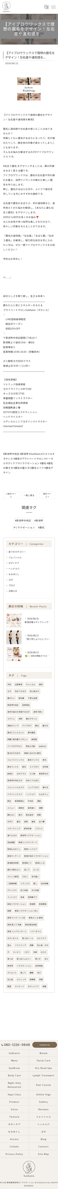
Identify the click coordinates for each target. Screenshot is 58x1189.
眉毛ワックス (33, 760)
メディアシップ (13, 828)
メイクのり (34, 766)
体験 (41, 979)
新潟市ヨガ (43, 773)
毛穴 (39, 972)
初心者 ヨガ (42, 945)
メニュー (11, 808)
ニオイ (27, 952)
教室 (9, 986)
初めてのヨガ (20, 691)
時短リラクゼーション (16, 904)
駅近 (9, 801)
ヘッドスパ (14, 568)
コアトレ (11, 718)
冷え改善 (35, 890)
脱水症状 (29, 815)
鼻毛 (44, 760)
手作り (10, 821)
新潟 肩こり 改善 (14, 924)
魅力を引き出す (13, 753)
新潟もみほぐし (13, 849)
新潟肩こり (27, 863)
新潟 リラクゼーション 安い (26, 911)
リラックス (25, 883)
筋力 (20, 815)
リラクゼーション (24, 965)
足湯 (22, 897)
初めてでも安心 (32, 780)
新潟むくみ (40, 863)
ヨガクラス (21, 773)
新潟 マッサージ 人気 (16, 917)
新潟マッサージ (13, 856)
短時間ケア (32, 897)
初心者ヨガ (34, 691)
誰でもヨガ (12, 835)
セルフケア (41, 938)
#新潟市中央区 (23, 520)
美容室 (34, 739)
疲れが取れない (13, 869)
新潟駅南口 (19, 801)
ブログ (12, 585)
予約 (9, 684)
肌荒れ (10, 773)
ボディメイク (33, 986)
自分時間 (44, 883)
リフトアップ (20, 945)
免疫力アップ (13, 725)
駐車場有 (26, 705)
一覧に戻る (29, 495)
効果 (35, 952)
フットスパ (12, 897)
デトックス (12, 890)
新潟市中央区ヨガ (14, 780)
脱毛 (24, 766)
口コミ (43, 952)
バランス (39, 828)
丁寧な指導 (32, 698)
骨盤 (44, 986)
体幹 (20, 718)
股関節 (32, 979)
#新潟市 (38, 520)
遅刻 (41, 684)
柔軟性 (21, 808)
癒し (35, 883)
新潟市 (10, 965)
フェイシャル (15, 557)
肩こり (23, 972)
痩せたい (11, 698)
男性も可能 (30, 746)
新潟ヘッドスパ (30, 849)
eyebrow (42, 746)
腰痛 (31, 972)
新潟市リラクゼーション (30, 835)
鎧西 (9, 911)
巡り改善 (24, 890)
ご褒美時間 (12, 883)
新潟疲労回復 (13, 863)
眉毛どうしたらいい (15, 732)
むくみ (36, 869)
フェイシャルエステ (15, 787)
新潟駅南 (42, 904)
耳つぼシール (27, 938)
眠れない (11, 815)
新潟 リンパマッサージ (16, 931)
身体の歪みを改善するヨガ (18, 712)
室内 (18, 821)
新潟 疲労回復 (31, 924)
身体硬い (31, 808)
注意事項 (18, 684)
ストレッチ (21, 979)
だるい (25, 876)
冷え (46, 959)
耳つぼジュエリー (24, 959)
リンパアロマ (33, 787)
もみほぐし (14, 574)
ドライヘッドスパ (14, 794)
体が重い (35, 876)
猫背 (33, 821)
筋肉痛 (21, 698)
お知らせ (13, 590)
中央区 (30, 801)
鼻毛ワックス (13, 766)
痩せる (45, 787)
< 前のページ (11, 495)
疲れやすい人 (31, 718)
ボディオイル (12, 938)
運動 (39, 801)
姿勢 (26, 821)
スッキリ (16, 952)
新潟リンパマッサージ (28, 842)
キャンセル (30, 684)
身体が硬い (38, 712)
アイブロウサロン (14, 746)
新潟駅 (32, 904)
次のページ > (47, 495)
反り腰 (42, 821)
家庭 (39, 815)
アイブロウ (26, 725)
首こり (27, 869)
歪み (9, 945)
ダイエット (12, 972)
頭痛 (31, 945)
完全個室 (11, 842)
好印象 (45, 766)
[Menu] (53, 7)
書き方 (45, 725)
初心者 (10, 979)
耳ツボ (38, 959)
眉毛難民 (31, 732)
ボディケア (14, 562)
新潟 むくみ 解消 (36, 917)
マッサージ (19, 986)
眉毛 (37, 725)
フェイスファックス (15, 760)
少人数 (32, 773)
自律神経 (39, 965)
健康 (41, 808)
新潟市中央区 (13, 705)
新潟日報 (27, 828)
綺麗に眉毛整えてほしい (17, 739)
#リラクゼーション (24, 527)
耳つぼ (10, 959)
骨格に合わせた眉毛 (32, 753)
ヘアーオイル (35, 931)
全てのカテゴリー (17, 551)
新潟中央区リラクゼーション (36, 856)
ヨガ (11, 579)
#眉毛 (41, 527)
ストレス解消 (13, 876)
